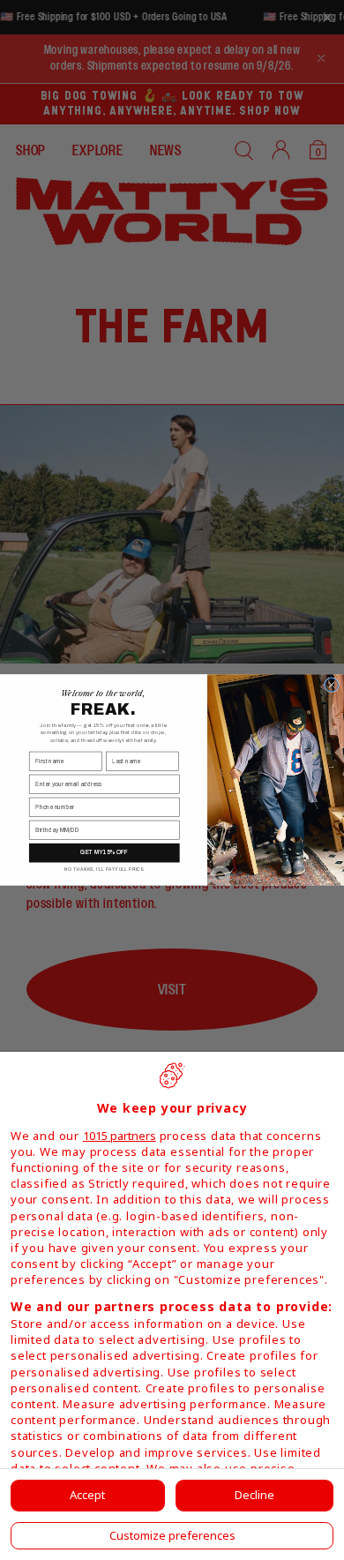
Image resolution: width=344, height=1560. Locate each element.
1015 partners (119, 1136)
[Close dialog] (331, 685)
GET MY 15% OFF (104, 853)
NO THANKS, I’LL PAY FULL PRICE (104, 869)
